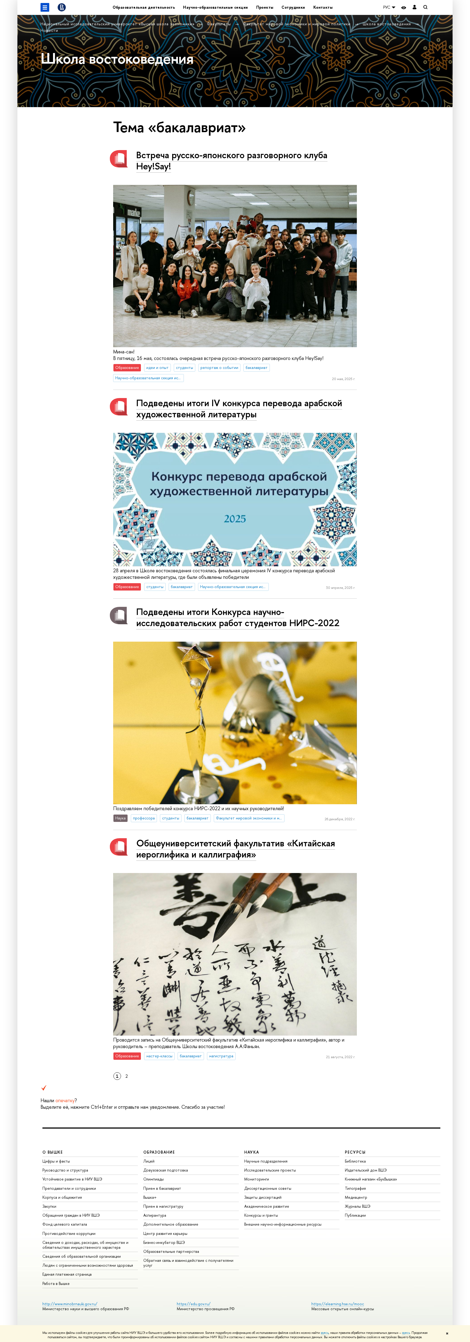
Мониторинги (256, 1179)
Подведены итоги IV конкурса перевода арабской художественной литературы (239, 408)
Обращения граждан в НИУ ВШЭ (71, 1215)
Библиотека (355, 1161)
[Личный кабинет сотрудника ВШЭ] (414, 7)
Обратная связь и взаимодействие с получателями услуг (188, 1263)
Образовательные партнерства (171, 1251)
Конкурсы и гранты (261, 1215)
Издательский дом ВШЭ (366, 1170)
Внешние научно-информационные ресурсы (282, 1224)
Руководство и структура (65, 1170)
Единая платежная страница (67, 1274)
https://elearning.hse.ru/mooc (337, 1303)
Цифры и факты (56, 1161)
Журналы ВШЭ (357, 1206)
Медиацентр (356, 1197)
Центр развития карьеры (165, 1233)
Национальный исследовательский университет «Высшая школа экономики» (118, 23)
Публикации (355, 1215)
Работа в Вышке (56, 1283)
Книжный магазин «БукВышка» (371, 1179)
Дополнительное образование (170, 1224)
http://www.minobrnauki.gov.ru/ (69, 1303)
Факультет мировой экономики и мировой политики (297, 23)
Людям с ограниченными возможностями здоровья (87, 1265)
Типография (355, 1188)
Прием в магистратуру (163, 1206)
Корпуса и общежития (62, 1197)
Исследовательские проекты (270, 1170)
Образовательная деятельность (144, 7)
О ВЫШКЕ (52, 1152)
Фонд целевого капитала (64, 1224)
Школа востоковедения (387, 23)
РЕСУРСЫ (355, 1152)
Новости (49, 30)
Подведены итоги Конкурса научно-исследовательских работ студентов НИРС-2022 (238, 617)
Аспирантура (154, 1215)
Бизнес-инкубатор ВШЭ (164, 1242)
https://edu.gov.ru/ (194, 1303)
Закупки (49, 1206)
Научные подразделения (265, 1161)
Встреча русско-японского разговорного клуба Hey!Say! (231, 160)
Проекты (265, 7)
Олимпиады (153, 1179)
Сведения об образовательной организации (81, 1256)
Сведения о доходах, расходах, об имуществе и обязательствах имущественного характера (85, 1245)
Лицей (148, 1161)
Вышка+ (150, 1197)
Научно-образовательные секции (215, 7)
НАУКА (251, 1152)
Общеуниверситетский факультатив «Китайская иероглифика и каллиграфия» (235, 849)
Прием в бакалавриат (162, 1188)
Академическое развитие (266, 1206)
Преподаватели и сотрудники (69, 1188)
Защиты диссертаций (263, 1197)
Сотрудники (293, 7)
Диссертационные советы (267, 1188)
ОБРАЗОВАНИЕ (159, 1152)
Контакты (323, 7)
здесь (325, 1333)
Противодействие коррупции (68, 1233)
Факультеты (219, 23)
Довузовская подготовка (165, 1170)
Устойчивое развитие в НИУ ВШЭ (72, 1179)
